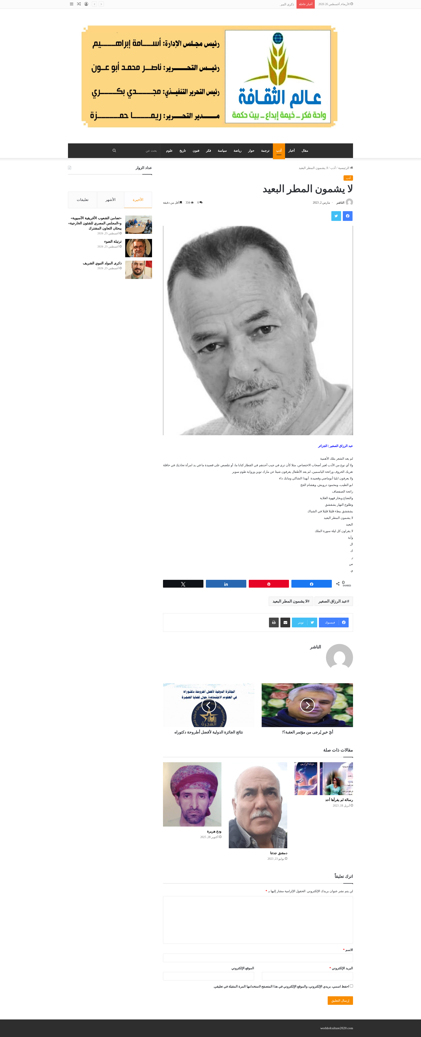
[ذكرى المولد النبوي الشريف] (138, 270)
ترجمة (265, 150)
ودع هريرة (214, 831)
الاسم (348, 950)
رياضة (237, 150)
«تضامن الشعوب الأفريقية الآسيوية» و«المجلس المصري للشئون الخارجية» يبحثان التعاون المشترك (95, 223)
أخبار (291, 150)
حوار (251, 150)
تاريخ (183, 150)
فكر (208, 150)
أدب (279, 150)
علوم (169, 150)
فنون (196, 150)
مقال (305, 150)
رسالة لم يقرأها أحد (339, 800)
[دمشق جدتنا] (258, 805)
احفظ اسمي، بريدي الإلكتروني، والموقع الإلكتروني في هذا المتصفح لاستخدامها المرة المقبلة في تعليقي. (281, 986)
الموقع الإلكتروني (242, 968)
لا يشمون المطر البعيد (290, 601)
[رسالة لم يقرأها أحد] (324, 778)
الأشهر (110, 200)
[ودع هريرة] (192, 794)
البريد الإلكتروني (341, 968)
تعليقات (82, 200)
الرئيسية (344, 168)
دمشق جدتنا (278, 853)
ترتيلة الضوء (113, 241)
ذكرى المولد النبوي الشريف (276, 4)
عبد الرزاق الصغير (332, 601)
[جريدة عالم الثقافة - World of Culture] (210, 76)
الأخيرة (138, 200)
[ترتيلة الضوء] (138, 248)
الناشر (340, 202)
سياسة (222, 150)
